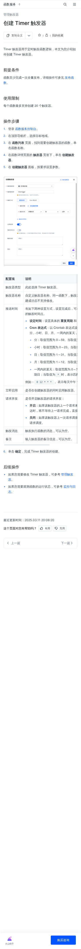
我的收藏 (57, 35)
